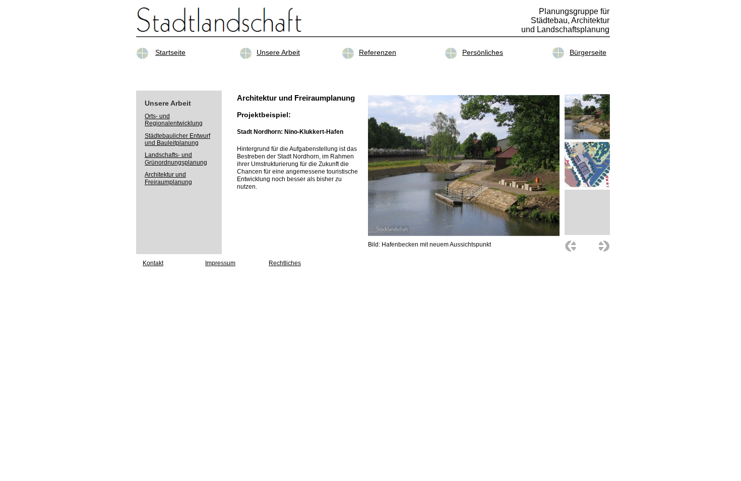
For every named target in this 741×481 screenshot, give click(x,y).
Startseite (170, 52)
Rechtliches (285, 263)
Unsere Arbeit (278, 52)
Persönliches (482, 52)
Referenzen (377, 52)
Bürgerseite (588, 52)
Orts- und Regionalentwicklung (174, 120)
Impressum (220, 263)
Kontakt (153, 263)
